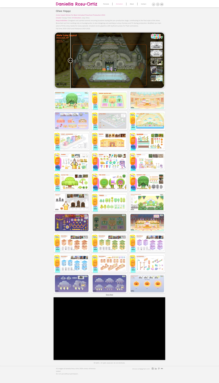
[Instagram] (152, 368)
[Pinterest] (159, 368)
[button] (72, 100)
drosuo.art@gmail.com (141, 369)
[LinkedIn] (155, 368)
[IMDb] (162, 368)
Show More (109, 294)
